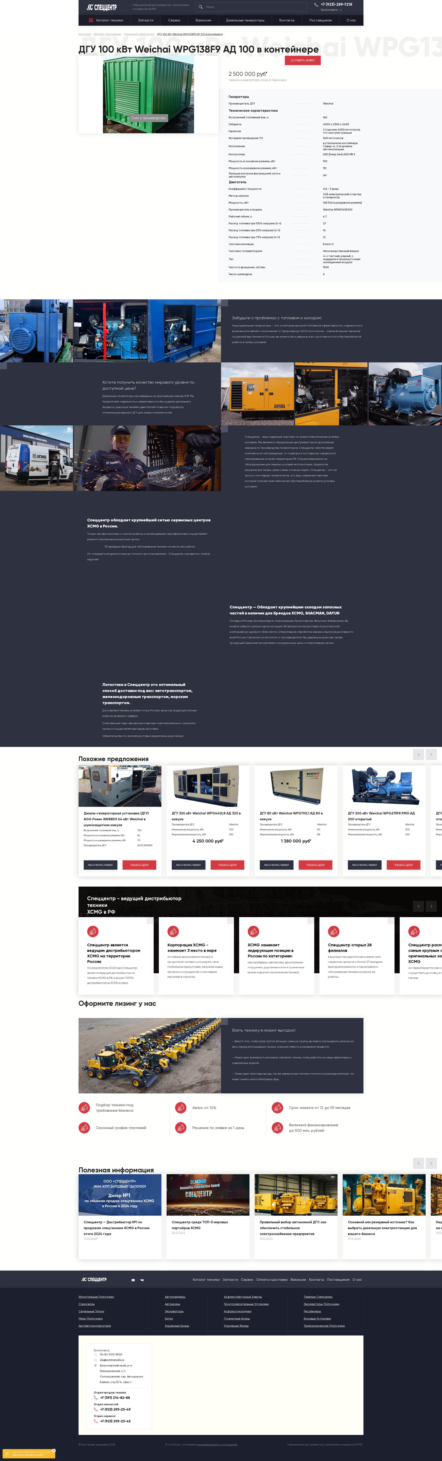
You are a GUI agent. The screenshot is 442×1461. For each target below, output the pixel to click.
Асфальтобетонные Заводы (243, 1297)
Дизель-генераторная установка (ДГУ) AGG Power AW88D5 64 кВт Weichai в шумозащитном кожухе (116, 819)
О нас (351, 20)
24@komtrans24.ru (112, 1360)
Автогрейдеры (175, 1297)
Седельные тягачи (91, 1311)
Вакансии (203, 20)
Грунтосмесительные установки (246, 1304)
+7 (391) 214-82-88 (115, 1398)
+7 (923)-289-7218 (336, 4)
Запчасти (145, 20)
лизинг (100, 865)
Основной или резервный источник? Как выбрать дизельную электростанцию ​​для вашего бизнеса (382, 1228)
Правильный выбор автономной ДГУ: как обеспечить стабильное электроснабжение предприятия (293, 1228)
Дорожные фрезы (236, 1326)
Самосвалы (87, 1304)
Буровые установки (317, 1318)
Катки (169, 1318)
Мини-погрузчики (91, 1318)
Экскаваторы (174, 1311)
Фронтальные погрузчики (96, 1297)
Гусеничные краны (237, 1318)
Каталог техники (109, 20)
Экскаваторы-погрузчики (321, 1304)
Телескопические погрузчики (324, 1326)
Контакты (286, 20)
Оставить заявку (303, 60)
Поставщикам (320, 20)
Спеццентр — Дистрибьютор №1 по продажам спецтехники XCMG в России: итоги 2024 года (117, 1228)
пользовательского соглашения (217, 1444)
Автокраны (172, 1304)
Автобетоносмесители (95, 1326)
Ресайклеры (312, 1311)
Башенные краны (177, 1326)
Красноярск (329, 9)
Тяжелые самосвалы (318, 1297)
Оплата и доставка (271, 1280)
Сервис (174, 20)
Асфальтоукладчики (237, 1311)
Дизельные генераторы (245, 20)
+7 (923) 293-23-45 (115, 1421)
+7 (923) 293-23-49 (115, 1409)
